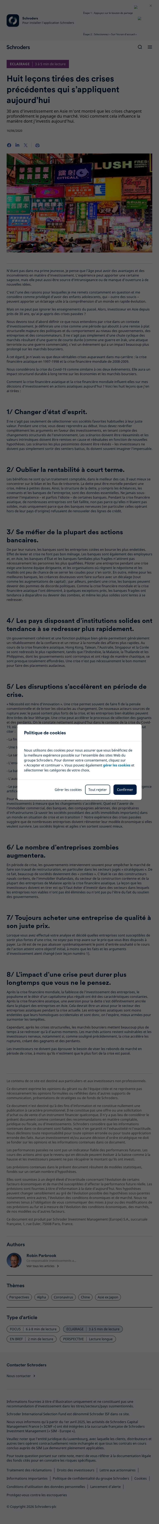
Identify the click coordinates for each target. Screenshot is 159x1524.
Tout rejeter (97, 789)
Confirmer (125, 789)
